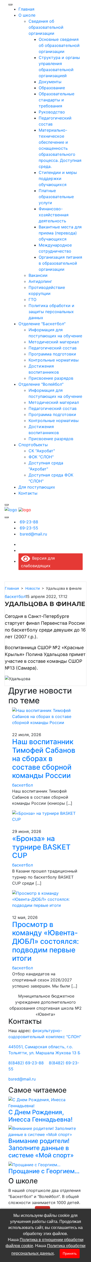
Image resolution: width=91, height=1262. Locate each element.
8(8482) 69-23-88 (26, 1062)
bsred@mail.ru (22, 1078)
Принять (70, 1253)
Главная (12, 588)
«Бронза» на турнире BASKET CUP (41, 847)
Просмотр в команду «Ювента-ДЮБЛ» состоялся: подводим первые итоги (45, 941)
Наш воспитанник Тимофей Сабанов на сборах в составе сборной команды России (43, 758)
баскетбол (15, 596)
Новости (32, 588)
